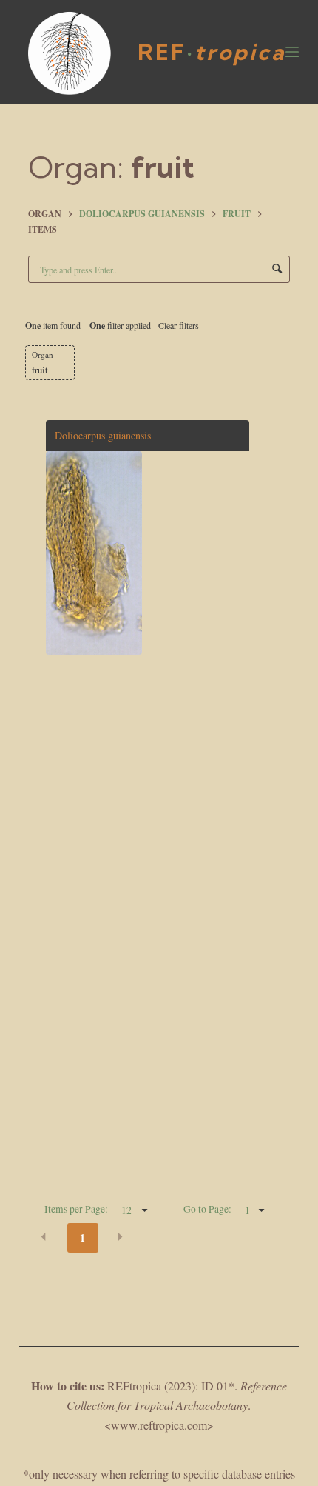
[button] (43, 1236)
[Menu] (292, 52)
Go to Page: (207, 1209)
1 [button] (82, 1237)
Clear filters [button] (178, 325)
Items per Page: (76, 1209)
